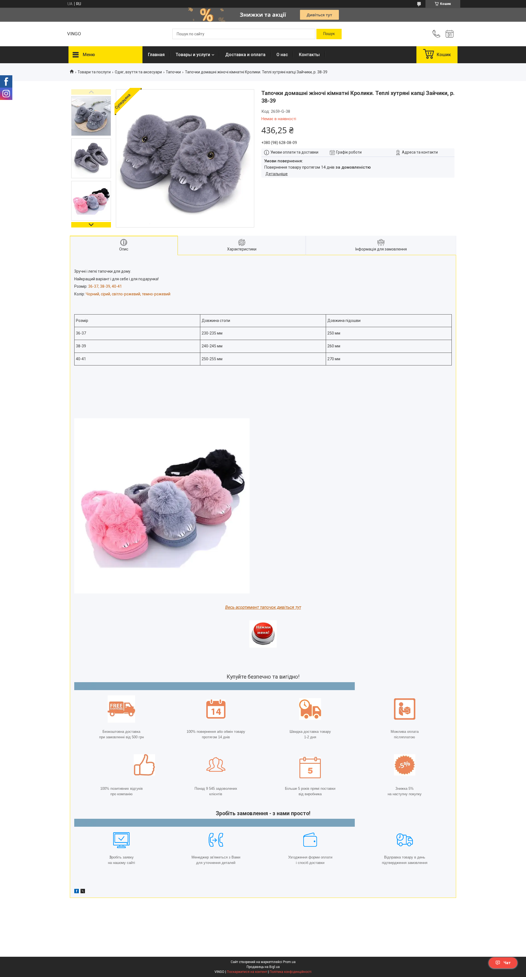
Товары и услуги (193, 54)
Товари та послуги (94, 72)
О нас (282, 54)
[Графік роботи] (449, 33)
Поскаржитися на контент (247, 972)
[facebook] (76, 892)
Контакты (309, 54)
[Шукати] (329, 34)
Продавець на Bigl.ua (263, 967)
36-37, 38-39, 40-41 (105, 286)
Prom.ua (289, 962)
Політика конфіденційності (290, 972)
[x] (83, 892)
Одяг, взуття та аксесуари (138, 72)
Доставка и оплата (245, 54)
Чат (507, 963)
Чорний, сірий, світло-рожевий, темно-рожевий (128, 294)
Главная (156, 54)
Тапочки (173, 72)
